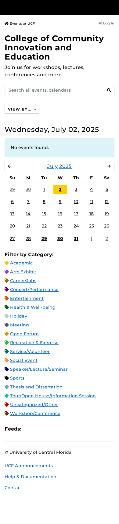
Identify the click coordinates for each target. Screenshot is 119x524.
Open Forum (24, 334)
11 (91, 201)
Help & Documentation (30, 476)
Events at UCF (22, 23)
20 (12, 226)
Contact (13, 487)
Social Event (24, 360)
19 (107, 214)
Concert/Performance (34, 289)
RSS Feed (50, 429)
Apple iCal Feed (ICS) (29, 429)
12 (107, 201)
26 (106, 226)
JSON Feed (71, 429)
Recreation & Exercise (34, 342)
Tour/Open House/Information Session (53, 395)
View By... (20, 109)
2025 (65, 166)
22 (44, 226)
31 (76, 238)
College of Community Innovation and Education (54, 47)
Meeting (19, 325)
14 (28, 214)
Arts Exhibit (23, 272)
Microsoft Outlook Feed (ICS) (39, 429)
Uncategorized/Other (34, 404)
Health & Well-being (33, 307)
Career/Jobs (23, 280)
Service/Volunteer (30, 351)
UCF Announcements (29, 465)
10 (76, 201)
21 (28, 226)
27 (12, 238)
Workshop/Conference (35, 413)
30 (28, 189)
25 (91, 226)
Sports (17, 378)
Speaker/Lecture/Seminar (39, 369)
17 (76, 214)
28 (28, 238)
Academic (21, 263)
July (52, 166)
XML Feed (60, 429)
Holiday (18, 316)
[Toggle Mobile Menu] (112, 7)
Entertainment (27, 298)
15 (44, 214)
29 (12, 189)
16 (60, 214)
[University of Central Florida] (46, 7)
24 (76, 226)
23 (60, 226)
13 (12, 214)
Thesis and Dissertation (36, 387)
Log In (108, 23)
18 (91, 214)
